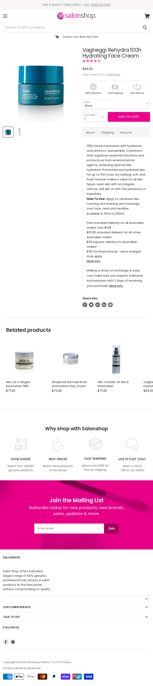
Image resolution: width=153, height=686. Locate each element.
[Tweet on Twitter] (91, 304)
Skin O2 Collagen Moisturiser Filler (18, 384)
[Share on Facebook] (84, 304)
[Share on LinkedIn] (104, 304)
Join (111, 528)
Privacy (66, 662)
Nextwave (34, 668)
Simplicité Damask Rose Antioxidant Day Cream (69, 384)
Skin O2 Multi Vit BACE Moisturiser (113, 384)
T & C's (55, 662)
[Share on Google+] (97, 304)
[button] (91, 61)
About (90, 132)
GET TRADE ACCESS (97, 5)
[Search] (144, 27)
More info (93, 261)
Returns (126, 132)
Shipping (107, 132)
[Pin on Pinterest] (110, 304)
